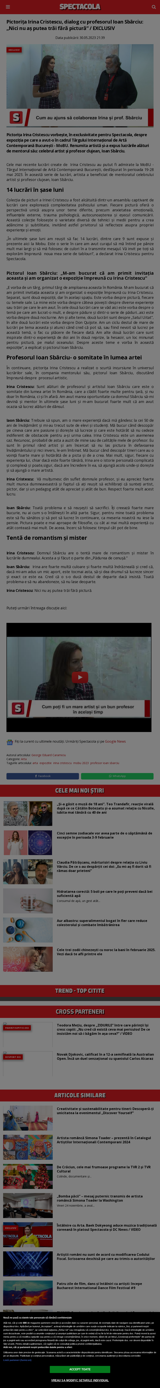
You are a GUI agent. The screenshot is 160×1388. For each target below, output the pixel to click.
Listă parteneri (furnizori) (17, 1360)
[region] (80, 1350)
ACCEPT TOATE (80, 1369)
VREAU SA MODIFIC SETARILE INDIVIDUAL (80, 1380)
